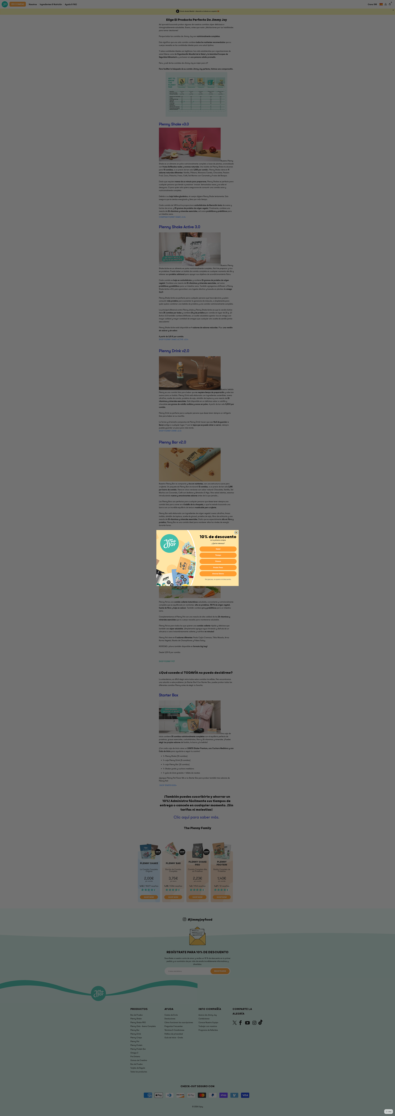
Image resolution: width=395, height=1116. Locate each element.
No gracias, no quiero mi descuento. (218, 579)
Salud (218, 549)
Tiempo (218, 555)
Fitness (218, 561)
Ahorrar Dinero (218, 574)
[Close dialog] (236, 532)
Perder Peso (218, 567)
